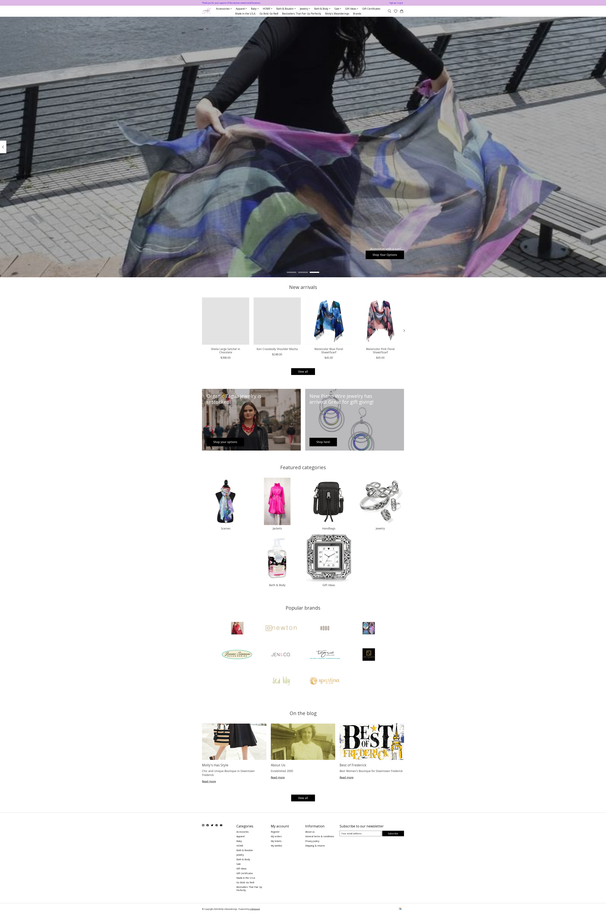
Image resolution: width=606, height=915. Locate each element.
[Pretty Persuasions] (368, 655)
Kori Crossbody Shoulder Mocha (277, 349)
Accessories (242, 831)
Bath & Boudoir (244, 850)
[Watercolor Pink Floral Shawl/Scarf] (380, 321)
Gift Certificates (371, 8)
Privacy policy (312, 841)
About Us (278, 765)
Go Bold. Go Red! (269, 13)
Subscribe (393, 833)
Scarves (225, 528)
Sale (238, 863)
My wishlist (276, 845)
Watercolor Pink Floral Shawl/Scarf (380, 350)
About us (310, 831)
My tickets (276, 841)
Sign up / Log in (396, 3)
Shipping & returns (315, 845)
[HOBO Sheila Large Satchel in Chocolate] (225, 321)
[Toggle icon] (389, 11)
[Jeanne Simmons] (237, 655)
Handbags (328, 528)
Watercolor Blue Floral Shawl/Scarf (328, 350)
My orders (276, 836)
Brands (357, 13)
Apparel (240, 836)
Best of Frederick (353, 765)
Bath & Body (277, 585)
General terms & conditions (319, 836)
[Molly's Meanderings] (206, 11)
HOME (239, 845)
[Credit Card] (400, 909)
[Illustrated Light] (368, 629)
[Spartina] (325, 681)
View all (303, 371)
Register (275, 831)
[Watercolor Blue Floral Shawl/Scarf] (328, 321)
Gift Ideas (329, 585)
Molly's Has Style (215, 765)
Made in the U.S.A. (245, 13)
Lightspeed (255, 909)
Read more (209, 781)
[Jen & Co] (281, 655)
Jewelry (380, 528)
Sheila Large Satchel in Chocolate (225, 350)
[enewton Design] (281, 629)
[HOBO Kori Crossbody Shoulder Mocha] (277, 321)
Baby (239, 841)
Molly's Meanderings (337, 13)
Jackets (277, 528)
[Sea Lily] (281, 681)
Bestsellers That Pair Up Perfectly (301, 13)
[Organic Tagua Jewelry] (325, 655)
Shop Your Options (385, 255)
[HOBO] (325, 629)
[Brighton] (237, 629)
